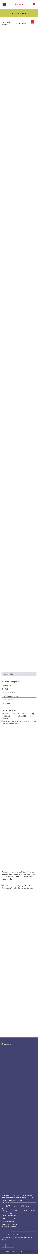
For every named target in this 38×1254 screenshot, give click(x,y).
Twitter (17, 1235)
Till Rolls (5, 689)
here (24, 1200)
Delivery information (8, 1222)
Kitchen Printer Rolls (10, 696)
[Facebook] (4, 1246)
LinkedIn (23, 1235)
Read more (8, 604)
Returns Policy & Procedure (10, 1224)
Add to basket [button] (10, 87)
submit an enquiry (28, 874)
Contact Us (5, 1229)
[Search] (9, 4)
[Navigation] (4, 4)
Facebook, (11, 1235)
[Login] (28, 4)
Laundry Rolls (7, 685)
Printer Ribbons (8, 700)
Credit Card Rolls (8, 692)
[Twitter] (8, 1246)
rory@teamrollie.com (9, 1216)
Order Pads (6, 703)
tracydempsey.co (28, 1251)
